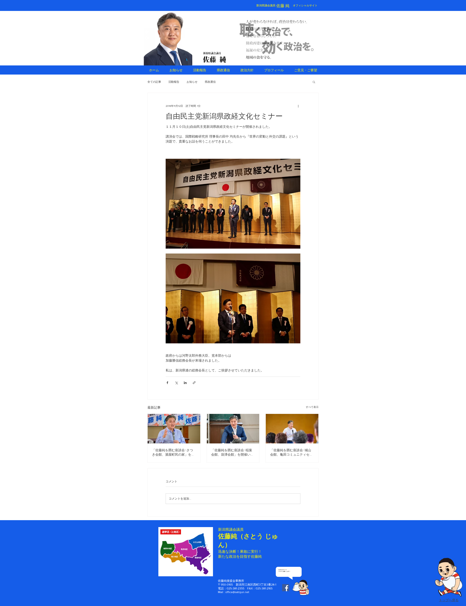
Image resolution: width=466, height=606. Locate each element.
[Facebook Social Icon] (285, 587)
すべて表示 (312, 407)
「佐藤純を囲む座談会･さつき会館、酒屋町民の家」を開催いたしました (173, 452)
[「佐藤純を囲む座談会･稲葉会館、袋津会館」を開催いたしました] (233, 428)
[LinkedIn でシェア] (185, 382)
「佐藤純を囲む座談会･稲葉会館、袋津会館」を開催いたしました (232, 452)
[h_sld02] (276, 39)
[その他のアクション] (298, 106)
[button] (314, 81)
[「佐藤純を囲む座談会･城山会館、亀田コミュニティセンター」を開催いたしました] (292, 428)
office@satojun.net (237, 592)
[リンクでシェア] (194, 382)
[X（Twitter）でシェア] (176, 382)
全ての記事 (154, 81)
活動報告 (173, 81)
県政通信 (210, 81)
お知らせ (192, 81)
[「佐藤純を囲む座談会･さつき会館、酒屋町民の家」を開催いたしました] (174, 428)
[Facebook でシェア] (167, 382)
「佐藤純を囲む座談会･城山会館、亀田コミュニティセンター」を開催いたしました (291, 452)
